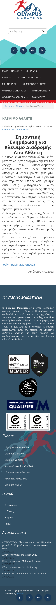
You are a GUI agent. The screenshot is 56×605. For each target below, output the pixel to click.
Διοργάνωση (11, 505)
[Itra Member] (19, 363)
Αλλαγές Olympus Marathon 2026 (19, 554)
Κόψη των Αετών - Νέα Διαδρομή (19, 567)
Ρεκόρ (8, 523)
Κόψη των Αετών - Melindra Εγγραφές (22, 561)
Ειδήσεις (9, 511)
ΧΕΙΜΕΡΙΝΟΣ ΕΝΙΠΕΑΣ (33, 85)
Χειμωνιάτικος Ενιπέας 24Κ (19, 466)
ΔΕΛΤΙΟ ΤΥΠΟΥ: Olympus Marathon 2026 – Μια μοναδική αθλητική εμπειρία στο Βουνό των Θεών (26, 545)
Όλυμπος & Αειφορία (13, 98)
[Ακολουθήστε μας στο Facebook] (14, 50)
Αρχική (8, 106)
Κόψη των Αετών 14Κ (16, 478)
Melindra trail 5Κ (13, 484)
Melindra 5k (8, 85)
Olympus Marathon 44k (17, 447)
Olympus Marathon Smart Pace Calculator (24, 573)
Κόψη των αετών (27, 78)
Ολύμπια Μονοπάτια (13, 91)
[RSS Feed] (42, 50)
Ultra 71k (30, 71)
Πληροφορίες (38, 91)
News (19, 106)
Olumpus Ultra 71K (15, 453)
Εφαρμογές (37, 98)
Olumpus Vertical (14, 459)
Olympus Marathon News (15, 129)
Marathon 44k (9, 71)
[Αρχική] (28, 11)
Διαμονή (9, 517)
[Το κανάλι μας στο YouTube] (32, 50)
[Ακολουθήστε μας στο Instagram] (23, 50)
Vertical (6, 78)
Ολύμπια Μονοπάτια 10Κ (18, 472)
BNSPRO (21, 593)
